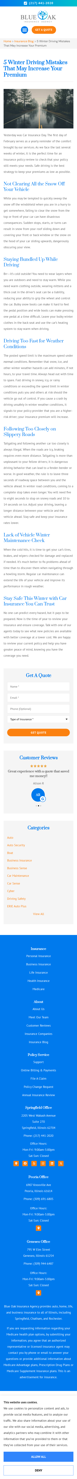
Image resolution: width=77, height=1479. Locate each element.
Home (7, 41)
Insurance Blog (24, 41)
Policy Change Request (38, 1087)
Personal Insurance (38, 956)
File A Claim (38, 1079)
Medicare (39, 989)
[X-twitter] (61, 1163)
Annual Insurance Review (38, 1095)
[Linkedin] (52, 1163)
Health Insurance (39, 981)
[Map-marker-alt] (16, 1163)
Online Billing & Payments (38, 1070)
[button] (24, 30)
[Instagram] (43, 1163)
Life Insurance (38, 973)
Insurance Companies (38, 1034)
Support (38, 1062)
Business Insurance (38, 964)
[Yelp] (34, 1163)
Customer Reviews (39, 1026)
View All (38, 914)
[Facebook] (25, 1163)
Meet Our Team (39, 1017)
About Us (38, 1009)
